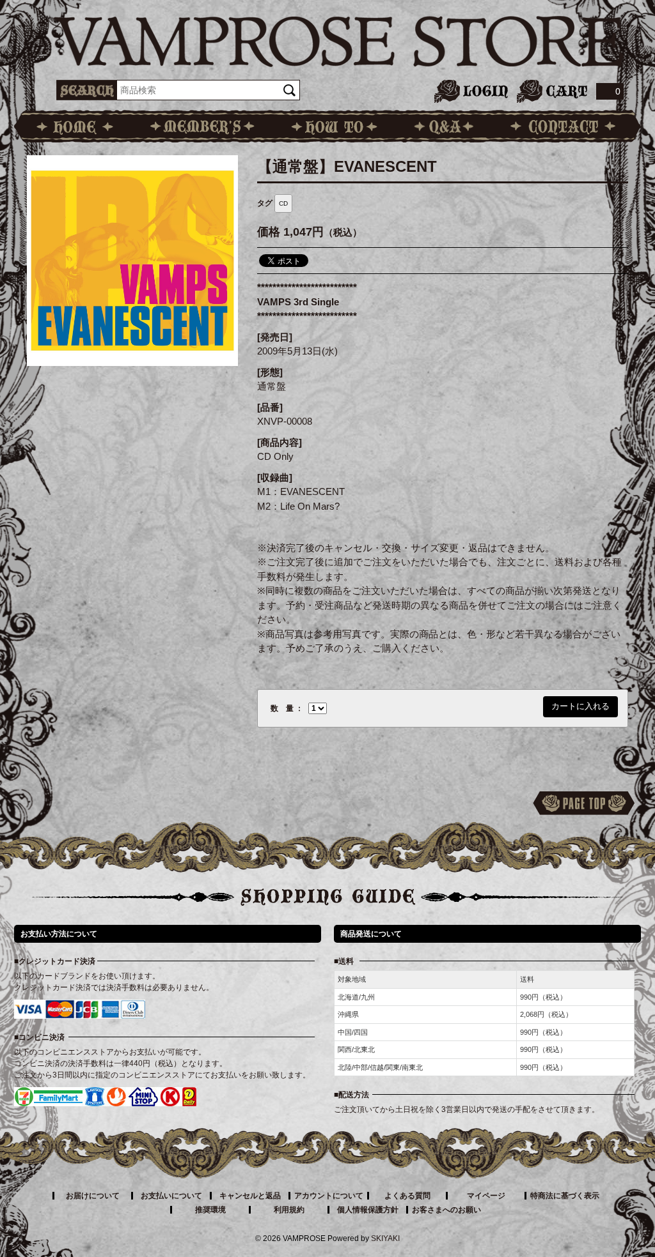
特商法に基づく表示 (564, 1195)
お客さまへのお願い (446, 1209)
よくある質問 (407, 1195)
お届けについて (93, 1195)
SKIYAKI (385, 1238)
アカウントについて (328, 1195)
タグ (264, 203)
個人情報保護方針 (368, 1209)
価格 (268, 231)
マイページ (486, 1195)
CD (283, 203)
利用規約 (289, 1209)
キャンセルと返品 (250, 1195)
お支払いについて (171, 1195)
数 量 (282, 708)
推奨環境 (210, 1209)
